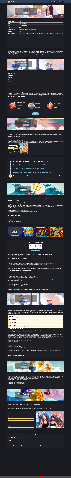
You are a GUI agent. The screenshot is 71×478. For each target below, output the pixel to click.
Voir (40, 476)
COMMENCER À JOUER (23, 190)
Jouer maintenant (26, 13)
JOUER (26, 125)
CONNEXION (61, 1)
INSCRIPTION (53, 1)
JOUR (15, 235)
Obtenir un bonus (35, 114)
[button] (23, 231)
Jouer (35, 250)
